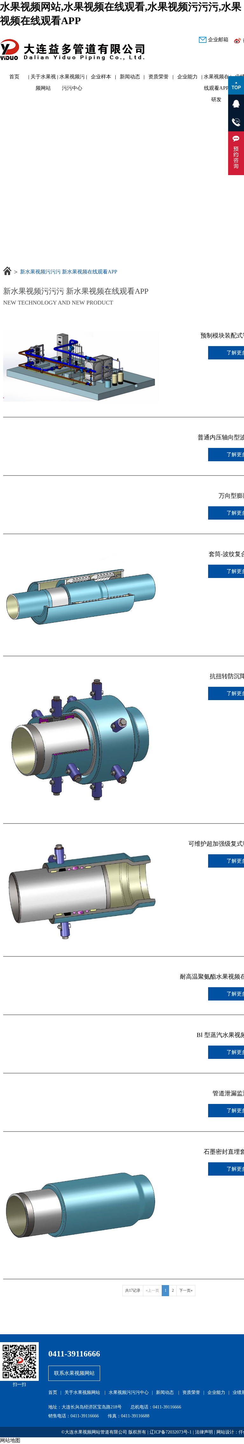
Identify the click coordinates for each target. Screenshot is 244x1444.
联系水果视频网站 (74, 1373)
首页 (14, 76)
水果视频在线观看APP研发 (216, 78)
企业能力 (187, 76)
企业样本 (101, 76)
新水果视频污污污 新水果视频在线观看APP (68, 271)
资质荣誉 (158, 76)
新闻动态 (130, 76)
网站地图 (10, 1440)
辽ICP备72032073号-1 (171, 1432)
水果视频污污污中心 (72, 78)
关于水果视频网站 (43, 78)
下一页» (186, 1290)
